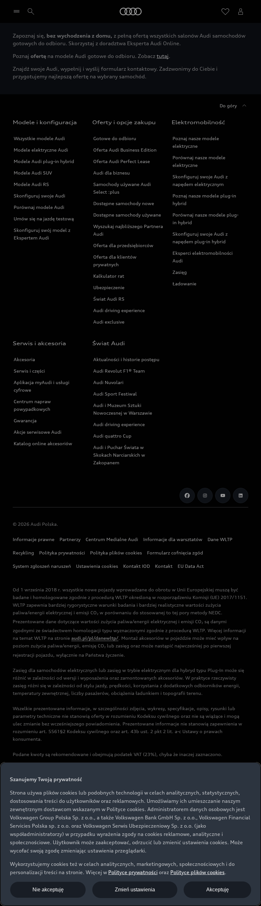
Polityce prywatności (133, 872)
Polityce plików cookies (197, 872)
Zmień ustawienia (135, 889)
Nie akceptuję (48, 889)
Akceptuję (217, 889)
